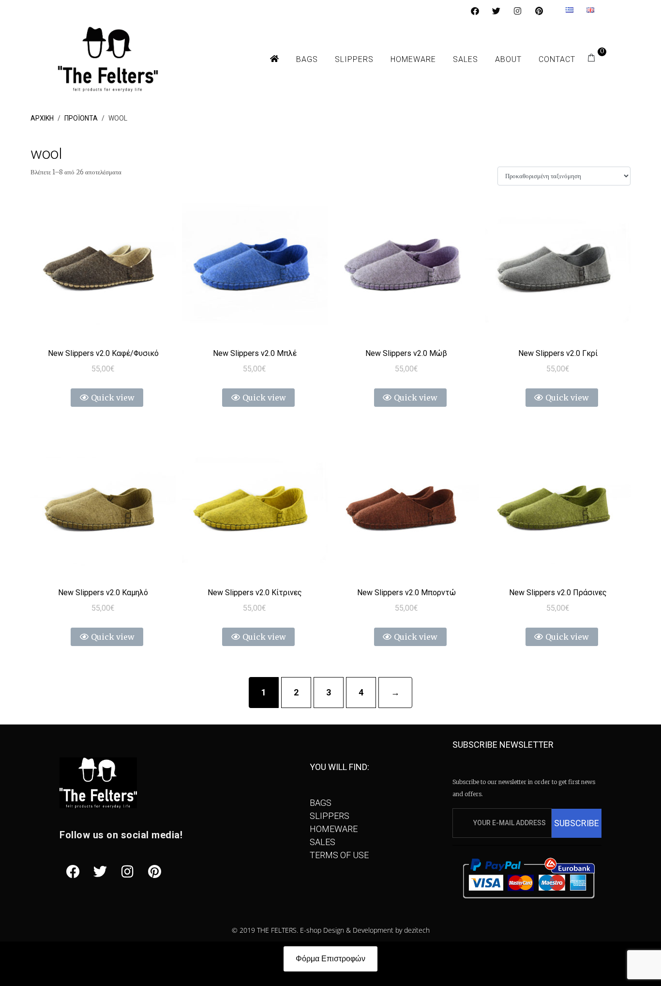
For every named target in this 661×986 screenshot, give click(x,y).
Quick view (113, 397)
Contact (557, 59)
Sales (465, 59)
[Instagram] (517, 10)
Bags (307, 59)
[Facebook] (474, 10)
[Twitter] (496, 10)
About (508, 59)
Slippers (354, 59)
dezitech (417, 930)
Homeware (413, 59)
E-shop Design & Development (346, 930)
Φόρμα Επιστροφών (330, 959)
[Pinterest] (539, 10)
